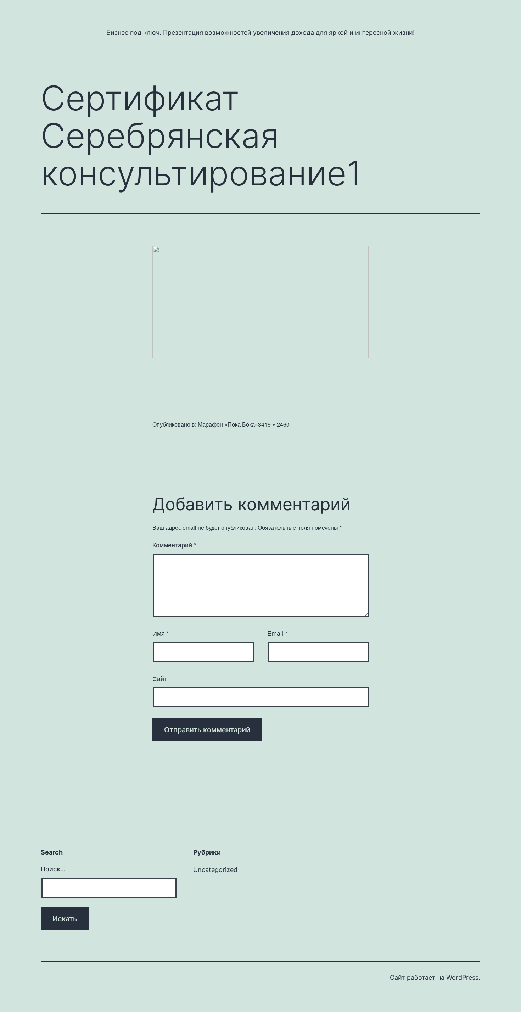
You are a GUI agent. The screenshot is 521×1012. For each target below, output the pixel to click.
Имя (160, 633)
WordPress (462, 977)
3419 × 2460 (274, 424)
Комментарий (174, 544)
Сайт (159, 678)
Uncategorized (215, 869)
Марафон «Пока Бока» (228, 424)
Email (277, 633)
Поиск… (53, 869)
